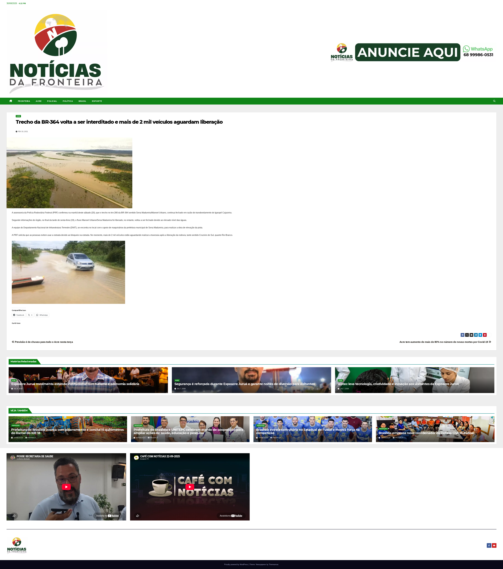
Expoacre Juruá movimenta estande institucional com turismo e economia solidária (75, 384)
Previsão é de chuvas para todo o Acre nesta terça (43, 342)
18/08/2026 (386, 438)
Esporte (97, 101)
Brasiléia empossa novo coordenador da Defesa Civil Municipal (426, 433)
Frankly (32, 438)
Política (68, 101)
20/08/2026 (141, 438)
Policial (52, 101)
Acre (38, 101)
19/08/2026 (264, 438)
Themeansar (273, 564)
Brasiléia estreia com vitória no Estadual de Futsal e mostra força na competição (308, 431)
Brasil (82, 101)
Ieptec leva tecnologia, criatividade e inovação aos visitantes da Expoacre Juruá (398, 384)
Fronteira (24, 101)
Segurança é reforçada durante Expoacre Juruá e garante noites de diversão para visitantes (244, 384)
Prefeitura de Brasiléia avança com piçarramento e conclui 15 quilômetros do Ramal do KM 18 (67, 431)
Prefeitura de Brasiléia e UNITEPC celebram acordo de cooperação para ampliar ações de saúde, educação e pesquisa (188, 431)
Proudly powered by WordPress (236, 564)
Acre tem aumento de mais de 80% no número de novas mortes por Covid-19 (444, 342)
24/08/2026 (19, 438)
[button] (494, 101)
